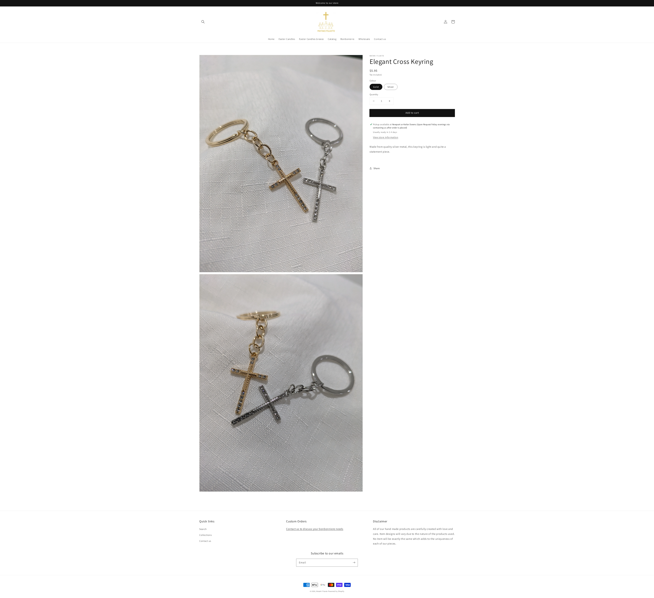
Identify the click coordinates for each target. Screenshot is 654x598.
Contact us (205, 540)
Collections (205, 535)
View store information (385, 137)
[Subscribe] (354, 562)
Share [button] (376, 168)
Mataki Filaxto (322, 591)
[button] (203, 22)
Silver (390, 86)
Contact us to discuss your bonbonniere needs (314, 529)
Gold (376, 86)
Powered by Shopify (336, 591)
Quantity (374, 94)
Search (203, 529)
